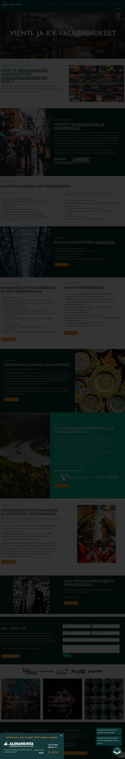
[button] (61, 736)
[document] (62, 379)
